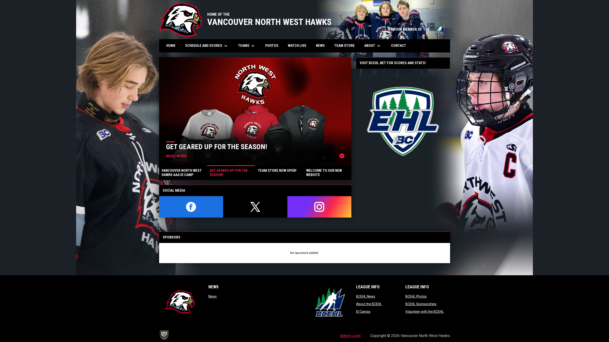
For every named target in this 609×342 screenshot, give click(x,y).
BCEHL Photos (416, 296)
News (212, 296)
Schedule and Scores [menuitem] (207, 46)
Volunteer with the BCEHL (424, 312)
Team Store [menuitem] (346, 45)
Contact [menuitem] (398, 45)
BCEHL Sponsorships (421, 304)
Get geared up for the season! (216, 146)
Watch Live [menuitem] (299, 45)
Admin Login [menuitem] (350, 335)
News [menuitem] (320, 45)
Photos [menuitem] (273, 45)
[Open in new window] (403, 121)
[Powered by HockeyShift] (164, 335)
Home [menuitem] (171, 45)
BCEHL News (365, 296)
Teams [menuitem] (247, 46)
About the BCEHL (369, 304)
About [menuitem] (373, 46)
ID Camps (363, 312)
